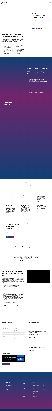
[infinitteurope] (6, 3)
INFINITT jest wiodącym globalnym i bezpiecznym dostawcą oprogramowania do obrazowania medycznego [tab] (12, 306)
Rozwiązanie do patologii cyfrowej (35, 393)
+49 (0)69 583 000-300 (15, 393)
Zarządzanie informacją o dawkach (25, 385)
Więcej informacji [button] (10, 359)
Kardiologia (23, 383)
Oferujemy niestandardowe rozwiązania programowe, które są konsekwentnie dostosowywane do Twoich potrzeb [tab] (12, 286)
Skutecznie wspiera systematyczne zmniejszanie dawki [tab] (36, 92)
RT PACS (34, 388)
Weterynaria (23, 396)
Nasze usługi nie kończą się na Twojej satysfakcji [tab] (10, 302)
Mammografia (24, 393)
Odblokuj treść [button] (21, 356)
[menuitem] (46, 0)
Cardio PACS (34, 382)
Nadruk (43, 385)
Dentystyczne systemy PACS (36, 385)
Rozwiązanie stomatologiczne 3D (36, 398)
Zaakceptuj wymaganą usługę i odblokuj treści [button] (20, 359)
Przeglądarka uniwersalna (35, 391)
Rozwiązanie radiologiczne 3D (36, 396)
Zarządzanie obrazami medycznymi (24, 390)
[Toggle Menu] (50, 2)
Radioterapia (23, 388)
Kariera (43, 382)
